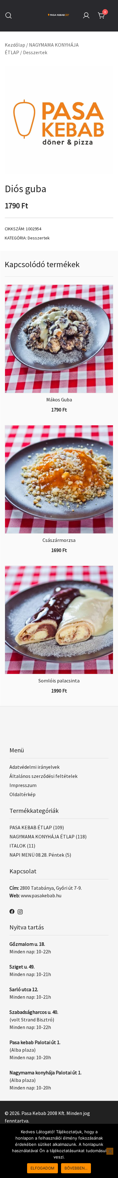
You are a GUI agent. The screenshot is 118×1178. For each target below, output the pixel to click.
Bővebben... (76, 1168)
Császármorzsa (59, 540)
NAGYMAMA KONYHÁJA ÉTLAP (42, 836)
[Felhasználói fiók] (86, 16)
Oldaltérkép (22, 794)
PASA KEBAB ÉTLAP (30, 827)
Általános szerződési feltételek (43, 776)
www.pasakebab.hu (41, 895)
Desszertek (35, 52)
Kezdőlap (15, 45)
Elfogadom (42, 1168)
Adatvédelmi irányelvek (34, 767)
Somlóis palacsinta (59, 680)
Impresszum (23, 785)
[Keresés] (8, 15)
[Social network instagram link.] (20, 911)
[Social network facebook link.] (11, 911)
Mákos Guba (59, 399)
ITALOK (17, 845)
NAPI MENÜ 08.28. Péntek (36, 855)
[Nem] (109, 1151)
